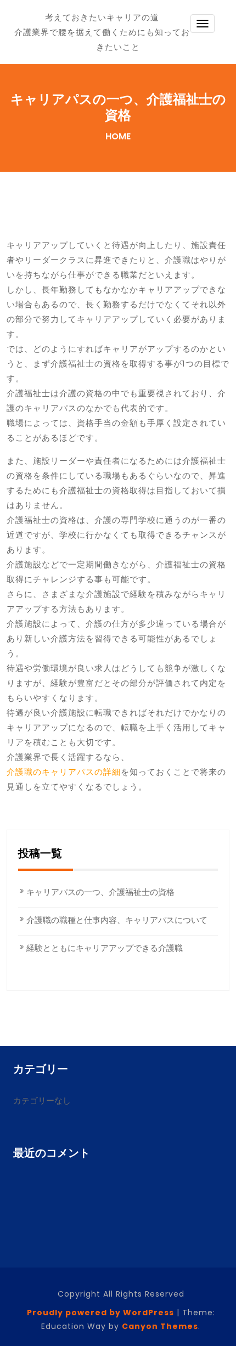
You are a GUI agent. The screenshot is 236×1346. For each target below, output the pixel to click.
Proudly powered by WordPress (100, 1312)
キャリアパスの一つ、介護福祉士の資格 (100, 892)
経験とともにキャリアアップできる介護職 (104, 948)
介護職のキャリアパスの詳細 (64, 772)
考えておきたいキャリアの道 (102, 17)
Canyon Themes (160, 1326)
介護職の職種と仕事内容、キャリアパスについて (116, 920)
